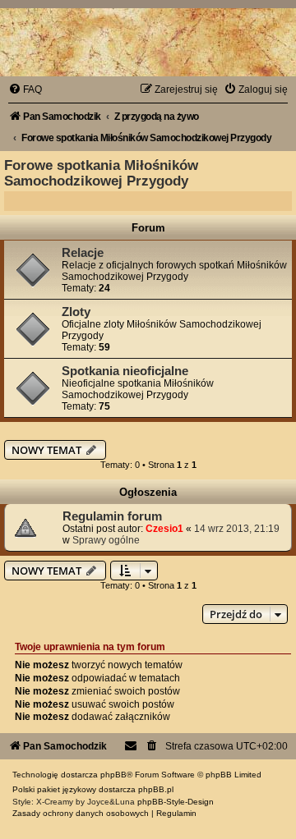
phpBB (113, 774)
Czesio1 (164, 528)
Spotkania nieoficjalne (125, 371)
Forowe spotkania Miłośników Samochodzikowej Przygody (101, 173)
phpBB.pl (155, 789)
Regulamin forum (112, 516)
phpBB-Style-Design (175, 801)
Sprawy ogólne (106, 540)
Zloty (76, 312)
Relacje (83, 252)
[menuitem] (25, 89)
